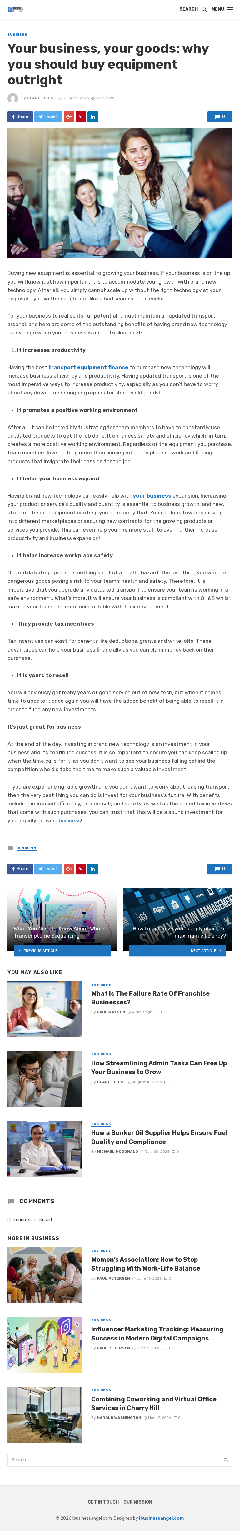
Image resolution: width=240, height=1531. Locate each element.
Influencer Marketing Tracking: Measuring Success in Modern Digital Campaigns (157, 1333)
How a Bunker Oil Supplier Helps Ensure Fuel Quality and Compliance (159, 1137)
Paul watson (111, 1012)
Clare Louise (41, 98)
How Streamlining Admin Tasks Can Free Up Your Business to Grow (159, 1067)
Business (18, 35)
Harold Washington (119, 1417)
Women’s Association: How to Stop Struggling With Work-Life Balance (145, 1264)
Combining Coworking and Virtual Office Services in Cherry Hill (154, 1403)
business (70, 820)
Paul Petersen (113, 1278)
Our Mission (137, 1502)
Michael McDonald (117, 1151)
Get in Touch (103, 1502)
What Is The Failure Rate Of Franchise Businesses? (150, 998)
